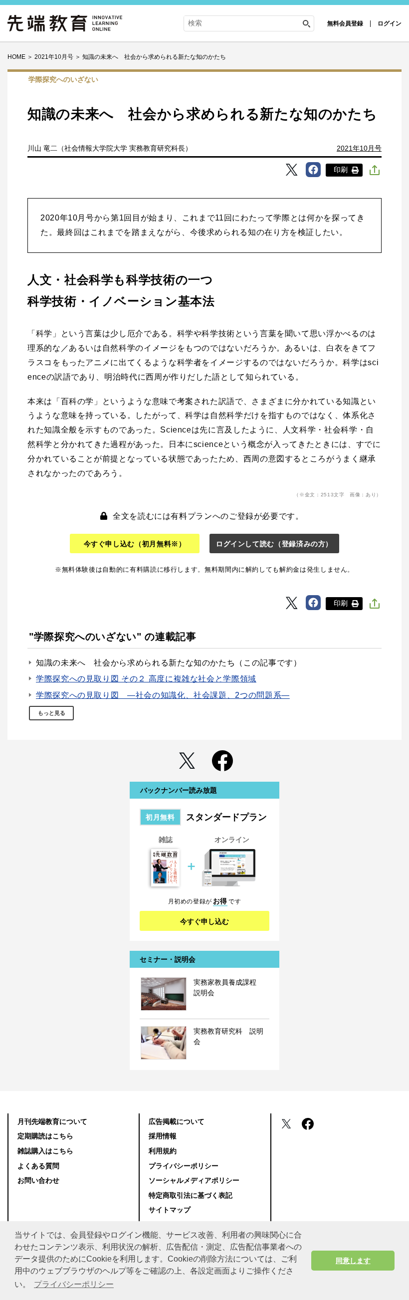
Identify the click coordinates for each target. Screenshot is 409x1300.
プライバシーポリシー (183, 1165)
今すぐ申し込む (204, 921)
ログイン (390, 23)
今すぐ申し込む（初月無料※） (135, 544)
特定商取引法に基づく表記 (190, 1195)
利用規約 (163, 1150)
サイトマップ (170, 1209)
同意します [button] (353, 1261)
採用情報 (163, 1135)
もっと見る (51, 713)
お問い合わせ (38, 1180)
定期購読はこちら (45, 1135)
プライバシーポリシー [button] (74, 1284)
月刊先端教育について (52, 1121)
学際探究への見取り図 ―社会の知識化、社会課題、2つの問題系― (163, 695)
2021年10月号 (359, 148)
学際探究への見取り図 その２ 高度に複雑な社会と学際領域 (146, 678)
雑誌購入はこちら (45, 1150)
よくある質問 (38, 1165)
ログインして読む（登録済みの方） (274, 544)
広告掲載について (176, 1121)
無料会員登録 (345, 23)
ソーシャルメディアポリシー (194, 1180)
